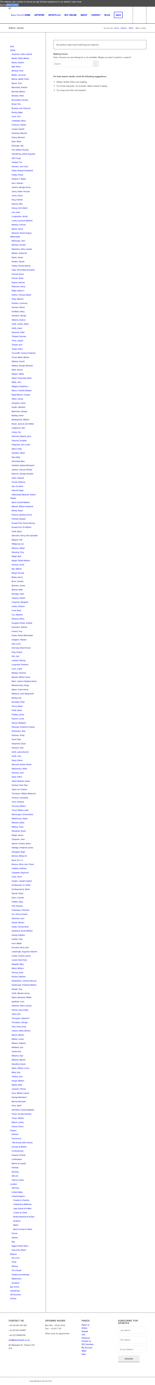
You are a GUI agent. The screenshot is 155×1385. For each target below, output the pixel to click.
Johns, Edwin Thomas (21, 191)
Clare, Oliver (17, 876)
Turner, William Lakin (20, 810)
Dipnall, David (17, 893)
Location (13, 1184)
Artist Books (15, 1290)
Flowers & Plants (18, 1155)
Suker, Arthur (17, 776)
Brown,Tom (16, 104)
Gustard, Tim (17, 162)
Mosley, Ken (17, 697)
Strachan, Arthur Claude (21, 1005)
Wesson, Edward (19, 1043)
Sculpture (16, 1282)
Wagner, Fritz (17, 539)
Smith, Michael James (21, 993)
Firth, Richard (17, 906)
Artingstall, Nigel (18, 851)
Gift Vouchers (15, 1294)
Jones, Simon (17, 195)
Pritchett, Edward (19, 518)
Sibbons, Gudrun (19, 319)
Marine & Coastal (19, 1163)
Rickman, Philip (18, 735)
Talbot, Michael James (21, 781)
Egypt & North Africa (20, 1245)
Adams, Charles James (21, 843)
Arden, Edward (18, 478)
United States (17, 1192)
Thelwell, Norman (19, 336)
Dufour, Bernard (18, 137)
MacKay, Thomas (19, 224)
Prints (14, 1262)
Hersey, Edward (18, 935)
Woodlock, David (19, 831)
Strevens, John (18, 772)
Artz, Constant (17, 486)
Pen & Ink (16, 1257)
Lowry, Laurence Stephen (22, 220)
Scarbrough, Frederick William (24, 985)
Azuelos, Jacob (18, 564)
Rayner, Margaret (19, 722)
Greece (15, 1237)
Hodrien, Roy (17, 939)
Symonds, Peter (18, 332)
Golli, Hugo (16, 158)
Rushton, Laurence (19, 303)
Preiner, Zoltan (18, 278)
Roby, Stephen (18, 299)
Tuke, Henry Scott (19, 1026)
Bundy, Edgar (17, 112)
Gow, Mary (16, 457)
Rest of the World (19, 1250)
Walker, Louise (18, 1039)
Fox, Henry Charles (20, 914)
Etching (15, 1266)
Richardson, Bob (18, 731)
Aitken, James (17, 398)
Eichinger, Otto (18, 145)
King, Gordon (17, 652)
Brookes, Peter (18, 95)
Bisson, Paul (17, 83)
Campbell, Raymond (20, 872)
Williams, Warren (19, 1059)
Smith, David (17, 328)
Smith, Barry (17, 531)
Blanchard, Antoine (19, 87)
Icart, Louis (16, 643)
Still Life (15, 1175)
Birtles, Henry (17, 577)
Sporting (15, 1171)
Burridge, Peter (18, 593)
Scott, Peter (16, 739)
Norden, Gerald (18, 261)
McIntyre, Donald (19, 244)
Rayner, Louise (18, 718)
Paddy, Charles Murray (21, 265)
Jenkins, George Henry (21, 187)
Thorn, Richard (18, 801)
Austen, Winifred (18, 407)
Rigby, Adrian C (18, 290)
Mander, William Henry (21, 677)
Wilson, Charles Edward (21, 390)
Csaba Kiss (16, 1051)
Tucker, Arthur (17, 349)
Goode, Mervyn (18, 922)
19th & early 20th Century (22, 1142)
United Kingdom (18, 1196)
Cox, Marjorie (17, 614)
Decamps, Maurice (19, 133)
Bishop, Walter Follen (20, 79)
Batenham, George (19, 411)
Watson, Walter (18, 374)
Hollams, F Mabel (19, 178)
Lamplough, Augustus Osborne (24, 951)
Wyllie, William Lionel (20, 1068)
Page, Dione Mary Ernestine (23, 269)
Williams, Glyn (17, 1055)
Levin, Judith (17, 668)
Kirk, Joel (15, 656)
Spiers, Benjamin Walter (21, 997)
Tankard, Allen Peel (20, 785)
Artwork (85, 1331)
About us (85, 1324)
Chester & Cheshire (21, 1200)
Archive (13, 1298)
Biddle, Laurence (19, 75)
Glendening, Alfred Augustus (23, 153)
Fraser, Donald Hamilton (22, 1113)
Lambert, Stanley (19, 660)
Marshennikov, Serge (20, 685)
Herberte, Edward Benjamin (23, 465)
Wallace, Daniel (18, 361)
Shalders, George (19, 315)
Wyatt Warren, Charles (21, 394)
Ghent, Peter (17, 448)
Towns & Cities (18, 1180)
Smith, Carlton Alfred (20, 324)
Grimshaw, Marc (18, 461)
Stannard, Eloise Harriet (21, 764)
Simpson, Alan (18, 747)
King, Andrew (17, 199)
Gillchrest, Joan (18, 918)
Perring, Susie (17, 972)
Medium (13, 1254)
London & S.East (20, 1212)
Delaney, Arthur (18, 618)
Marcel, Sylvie (17, 228)
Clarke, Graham (18, 606)
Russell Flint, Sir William (21, 527)
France (14, 1233)
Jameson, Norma (19, 1088)
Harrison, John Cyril (20, 166)
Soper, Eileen (17, 760)
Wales (15, 1225)
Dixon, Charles (18, 897)
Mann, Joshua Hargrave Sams (24, 681)
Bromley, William (18, 91)
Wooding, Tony (18, 552)
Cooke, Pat (16, 432)
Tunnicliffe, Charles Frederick (24, 353)
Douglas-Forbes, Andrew (22, 623)
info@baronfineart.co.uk (19, 1339)
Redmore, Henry (18, 286)
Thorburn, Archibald (20, 797)
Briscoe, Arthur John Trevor (23, 864)
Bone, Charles (17, 581)
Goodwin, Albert (18, 453)
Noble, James (17, 257)
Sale (12, 46)
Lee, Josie (16, 212)
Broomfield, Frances (20, 100)
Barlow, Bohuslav (19, 1101)
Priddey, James (18, 714)
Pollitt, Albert (17, 710)
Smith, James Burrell (20, 752)
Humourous (16, 1138)
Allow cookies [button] (13, 4)
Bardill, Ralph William (20, 58)
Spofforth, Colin (18, 1001)
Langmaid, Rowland (20, 664)
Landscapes (17, 1159)
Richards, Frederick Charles (23, 727)
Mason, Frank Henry (20, 689)
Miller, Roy (16, 1072)
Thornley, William (19, 806)
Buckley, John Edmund (21, 108)
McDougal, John (18, 240)
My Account (87, 1347)
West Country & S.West (22, 1229)
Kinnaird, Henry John (20, 947)
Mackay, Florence (19, 672)
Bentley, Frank (17, 70)
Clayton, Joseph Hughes (22, 881)
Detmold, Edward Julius (21, 436)
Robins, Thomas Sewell (21, 294)
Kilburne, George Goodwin (23, 473)
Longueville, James (20, 216)
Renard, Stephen (19, 976)
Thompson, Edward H (21, 1018)
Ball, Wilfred (16, 568)
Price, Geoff (16, 1105)
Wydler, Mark (17, 1084)
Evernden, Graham (19, 627)
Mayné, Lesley (18, 1122)
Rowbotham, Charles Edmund (24, 980)
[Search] (127, 15)
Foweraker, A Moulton (21, 910)
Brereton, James (18, 585)
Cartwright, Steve (19, 120)
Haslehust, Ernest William (22, 930)
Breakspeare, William (20, 419)
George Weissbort (19, 1097)
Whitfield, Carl (17, 1047)
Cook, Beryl (16, 610)
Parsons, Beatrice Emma (22, 514)
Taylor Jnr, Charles (19, 789)
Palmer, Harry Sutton (20, 1010)
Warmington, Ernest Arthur (22, 814)
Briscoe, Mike (17, 589)
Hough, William (18, 1080)
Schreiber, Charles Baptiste (23, 1109)
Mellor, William (18, 968)
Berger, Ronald (18, 573)
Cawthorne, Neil (18, 428)
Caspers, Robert (18, 598)
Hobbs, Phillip (17, 174)
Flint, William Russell (20, 149)
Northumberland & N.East (23, 1216)
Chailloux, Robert (19, 124)
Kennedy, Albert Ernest (21, 647)
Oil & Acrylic (16, 1270)
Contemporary (17, 1150)
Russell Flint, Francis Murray (23, 523)
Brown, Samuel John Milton (23, 423)
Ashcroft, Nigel (18, 490)
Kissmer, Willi (17, 203)
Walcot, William (18, 1035)
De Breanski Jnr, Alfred (21, 885)
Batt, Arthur (16, 66)
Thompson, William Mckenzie (24, 793)
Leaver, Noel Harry (19, 959)
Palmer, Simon (18, 1126)
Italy (13, 1241)
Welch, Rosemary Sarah (22, 378)
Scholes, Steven (18, 307)
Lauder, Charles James (21, 955)
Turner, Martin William (20, 357)
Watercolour (17, 1278)
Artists (12, 50)
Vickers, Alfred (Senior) (21, 1030)
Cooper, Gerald (18, 129)
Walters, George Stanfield (22, 365)
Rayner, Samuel (18, 282)
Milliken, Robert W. (19, 253)
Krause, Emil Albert (19, 208)
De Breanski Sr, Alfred (21, 889)
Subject (13, 1130)
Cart (83, 1334)
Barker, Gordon (18, 62)
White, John (16, 382)
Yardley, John (17, 1076)
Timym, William (18, 1118)
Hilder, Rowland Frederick (22, 170)
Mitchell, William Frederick (22, 506)
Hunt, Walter (17, 943)
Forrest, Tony (17, 631)
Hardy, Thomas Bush (20, 926)
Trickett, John (17, 344)
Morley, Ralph (17, 510)
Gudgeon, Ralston (19, 639)
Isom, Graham (17, 183)
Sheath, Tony (17, 989)
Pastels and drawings (20, 1274)
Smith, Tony (16, 756)
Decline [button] (3, 4)
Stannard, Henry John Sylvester (25, 535)
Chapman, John (18, 839)
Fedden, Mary (17, 901)
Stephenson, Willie (19, 768)
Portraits (15, 1167)
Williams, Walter (18, 548)
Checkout (86, 1337)
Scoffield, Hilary (18, 311)
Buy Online (14, 1286)
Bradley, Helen (18, 415)
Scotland (16, 1220)
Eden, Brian (16, 141)
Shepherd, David (19, 743)
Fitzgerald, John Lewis (21, 444)
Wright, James (17, 835)
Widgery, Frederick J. (20, 386)
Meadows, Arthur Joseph (22, 249)
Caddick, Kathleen (19, 868)
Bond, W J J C (17, 860)
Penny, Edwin (17, 706)
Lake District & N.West (22, 1208)
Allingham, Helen (19, 403)
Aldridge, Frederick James (22, 847)
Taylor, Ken (16, 1014)
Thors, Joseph (17, 340)
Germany (15, 1187)
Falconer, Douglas (19, 440)
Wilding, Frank (17, 826)
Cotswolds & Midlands (22, 1204)
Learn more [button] (76, 1)
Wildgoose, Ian (18, 543)
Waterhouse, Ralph (20, 818)
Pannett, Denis (18, 274)
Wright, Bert (16, 556)
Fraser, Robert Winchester (22, 635)
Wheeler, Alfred (18, 822)
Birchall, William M (19, 856)
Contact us (86, 1341)
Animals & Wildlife (19, 1146)
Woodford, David (18, 1064)
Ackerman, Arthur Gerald (22, 54)
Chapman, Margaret (20, 602)
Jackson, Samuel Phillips (22, 469)
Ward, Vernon (17, 369)
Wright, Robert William (21, 560)
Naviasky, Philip (18, 702)
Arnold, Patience (18, 482)
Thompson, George (20, 1022)
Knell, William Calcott (20, 1093)
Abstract (15, 1134)
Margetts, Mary (18, 964)
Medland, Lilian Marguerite (23, 693)
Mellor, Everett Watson (21, 502)
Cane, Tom (16, 116)
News (84, 1350)
